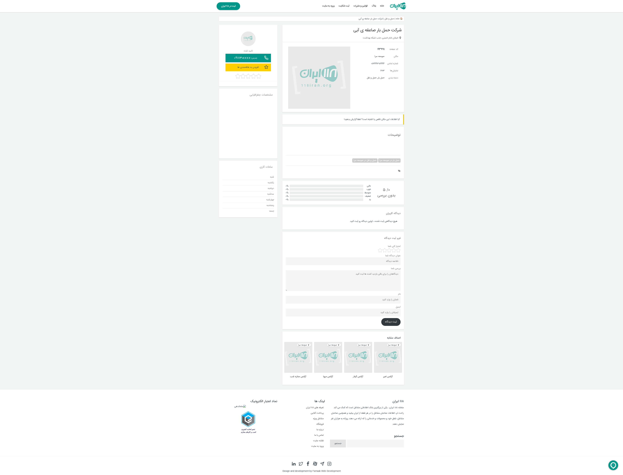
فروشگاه (320, 424)
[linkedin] (293, 464)
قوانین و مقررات (361, 6)
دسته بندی (393, 78)
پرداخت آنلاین (317, 413)
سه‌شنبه (270, 194)
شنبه (272, 177)
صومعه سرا (379, 56)
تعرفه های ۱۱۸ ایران (315, 408)
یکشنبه (271, 182)
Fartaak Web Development (326, 471)
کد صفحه (394, 49)
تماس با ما (319, 435)
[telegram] (322, 464)
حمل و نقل (389, 19)
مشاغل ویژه (318, 419)
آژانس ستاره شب (298, 376)
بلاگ (374, 6)
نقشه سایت (318, 441)
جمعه (271, 211)
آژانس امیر (388, 376)
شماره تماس (392, 63)
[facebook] (308, 464)
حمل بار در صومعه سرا (389, 160)
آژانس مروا (328, 376)
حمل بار (381, 78)
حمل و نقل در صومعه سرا (364, 160)
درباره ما (320, 430)
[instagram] (329, 464)
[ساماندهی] (240, 406)
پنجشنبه (270, 205)
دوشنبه (271, 188)
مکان (396, 56)
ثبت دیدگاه (391, 322)
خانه (382, 6)
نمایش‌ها (394, 70)
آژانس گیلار (358, 376)
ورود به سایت (328, 6)
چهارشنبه (270, 199)
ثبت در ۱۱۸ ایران (228, 6)
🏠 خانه (399, 19)
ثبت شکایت (344, 6)
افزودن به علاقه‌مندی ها (248, 67)
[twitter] (301, 464)
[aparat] (315, 464)
